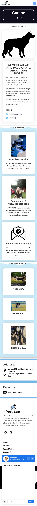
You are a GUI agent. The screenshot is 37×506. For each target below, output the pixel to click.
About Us (6, 446)
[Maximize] (28, 458)
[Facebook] (5, 432)
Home (5, 443)
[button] (34, 3)
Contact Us (7, 452)
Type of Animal (8, 449)
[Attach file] (5, 501)
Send (31, 502)
